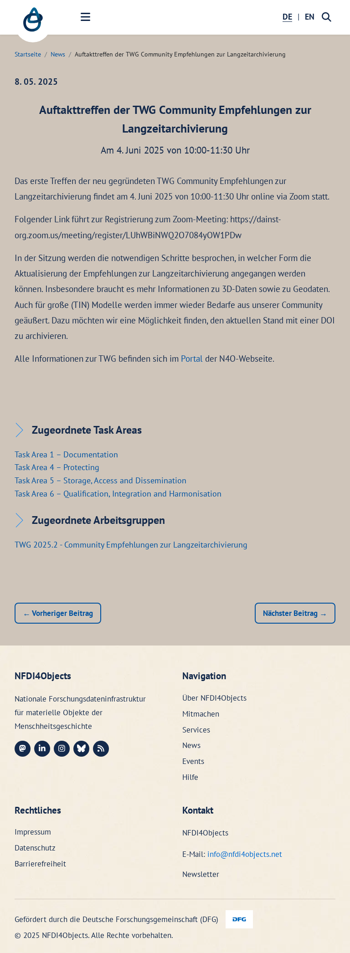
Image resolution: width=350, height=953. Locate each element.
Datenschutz (35, 848)
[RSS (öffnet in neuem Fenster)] (101, 749)
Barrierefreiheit (40, 864)
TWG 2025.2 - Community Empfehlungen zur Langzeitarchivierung (131, 544)
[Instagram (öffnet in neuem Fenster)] (62, 749)
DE (287, 16)
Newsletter (200, 874)
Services (196, 730)
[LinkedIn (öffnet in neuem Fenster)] (42, 749)
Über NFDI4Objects (214, 698)
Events (193, 761)
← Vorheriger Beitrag (58, 613)
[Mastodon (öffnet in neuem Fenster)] (23, 749)
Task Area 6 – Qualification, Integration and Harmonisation (118, 493)
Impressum (33, 832)
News (58, 54)
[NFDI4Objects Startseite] (33, 24)
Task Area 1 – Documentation (66, 454)
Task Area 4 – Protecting (57, 467)
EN (309, 16)
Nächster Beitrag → (295, 613)
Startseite (28, 54)
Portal (192, 358)
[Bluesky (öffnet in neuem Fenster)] (81, 749)
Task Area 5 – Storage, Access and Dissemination (100, 480)
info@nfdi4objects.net (244, 854)
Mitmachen (200, 714)
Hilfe (190, 777)
